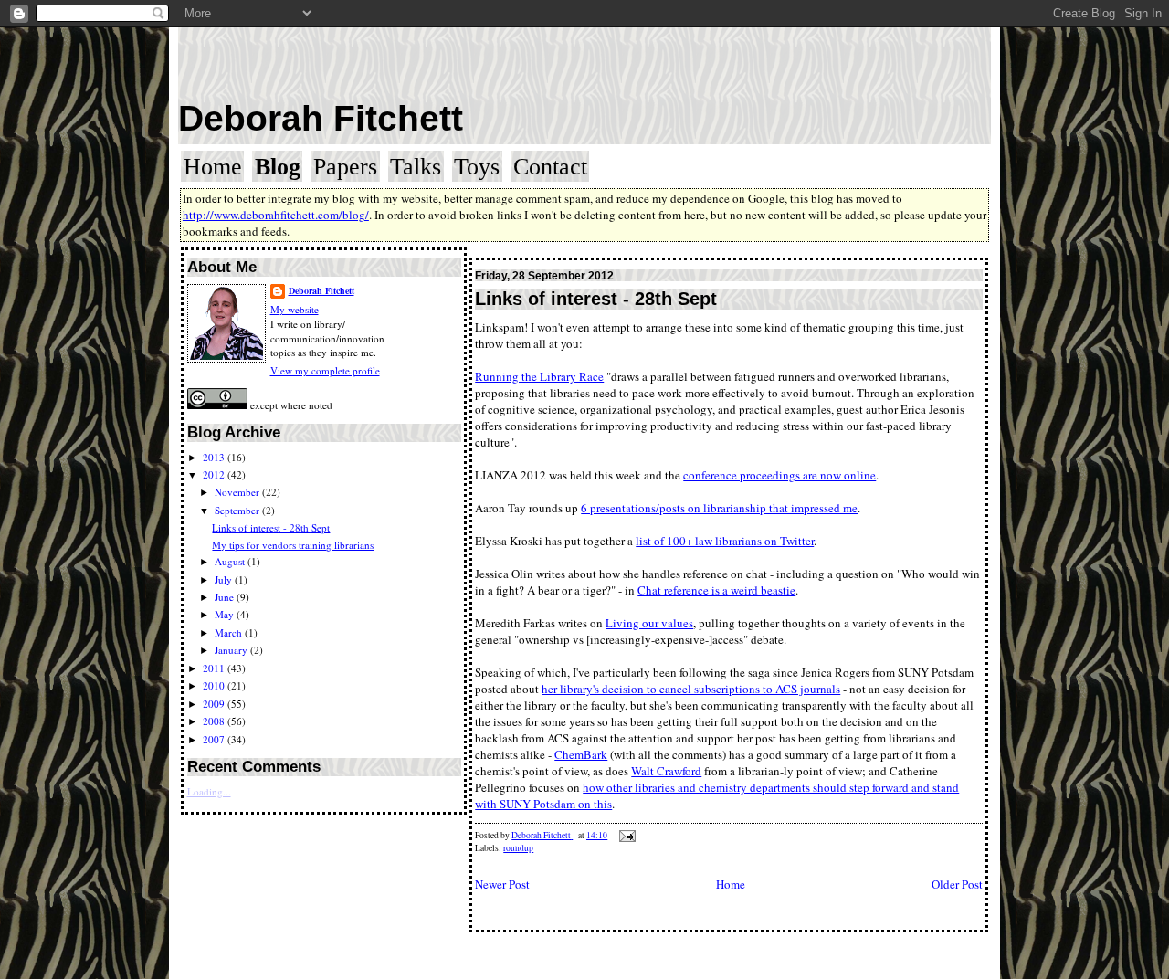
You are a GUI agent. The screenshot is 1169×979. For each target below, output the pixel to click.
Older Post (957, 884)
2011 (215, 668)
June (226, 597)
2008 (215, 721)
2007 (215, 739)
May (226, 614)
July (225, 579)
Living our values (649, 623)
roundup (518, 848)
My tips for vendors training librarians (293, 545)
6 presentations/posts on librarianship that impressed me (719, 508)
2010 (215, 685)
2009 (215, 704)
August (231, 561)
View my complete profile (325, 370)
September (238, 510)
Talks (415, 166)
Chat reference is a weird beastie (716, 590)
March (230, 632)
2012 (215, 474)
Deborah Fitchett (320, 118)
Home (213, 166)
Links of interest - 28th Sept (271, 527)
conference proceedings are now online (779, 475)
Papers (345, 166)
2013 (215, 457)
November (238, 492)
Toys (477, 166)
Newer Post (502, 884)
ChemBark (580, 754)
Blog (277, 166)
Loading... (209, 791)
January (232, 650)
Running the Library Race (539, 376)
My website (294, 309)
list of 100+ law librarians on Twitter (725, 540)
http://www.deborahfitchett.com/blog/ (276, 214)
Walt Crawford (666, 771)
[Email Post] (626, 835)
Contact (550, 166)
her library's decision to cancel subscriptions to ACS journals (691, 688)
